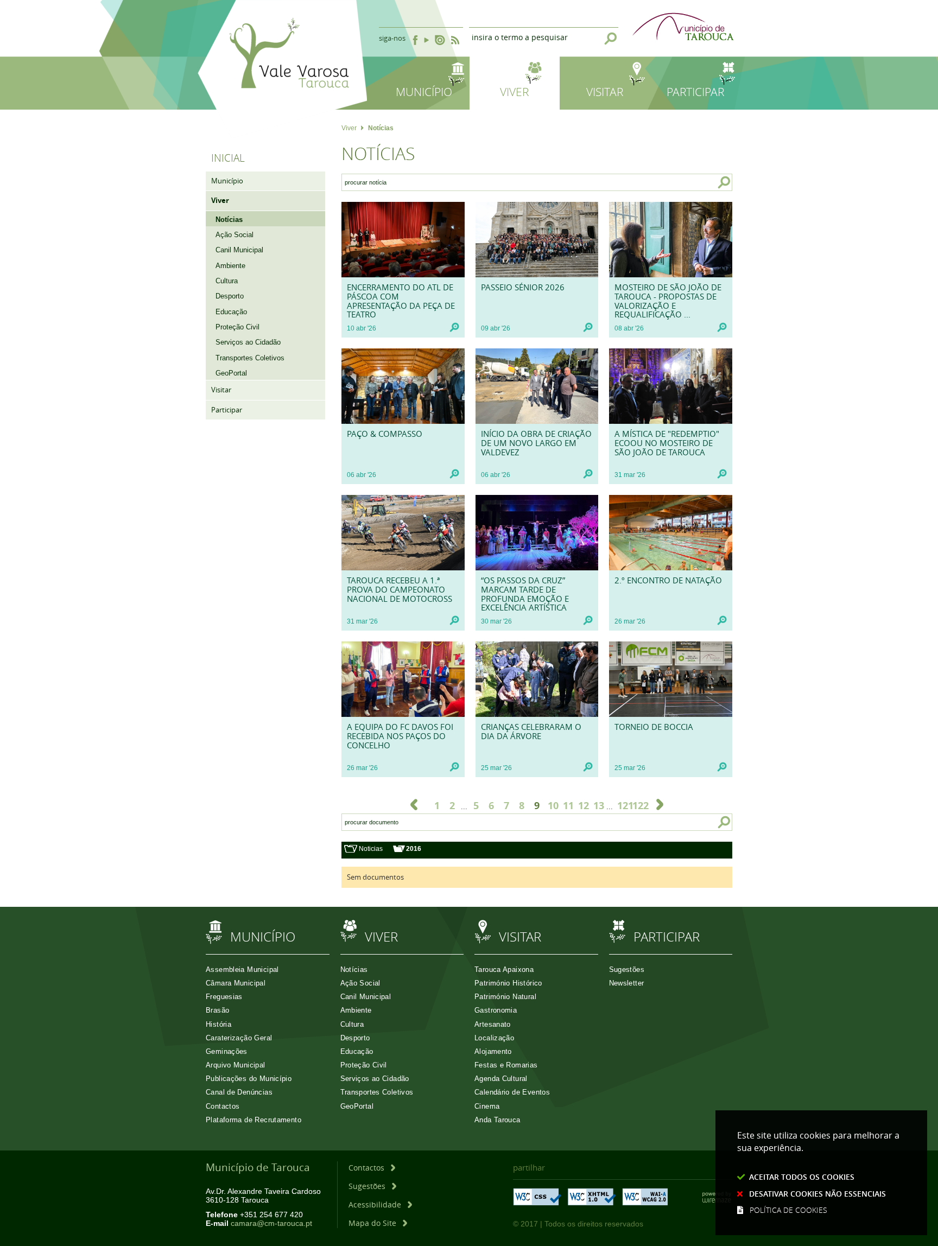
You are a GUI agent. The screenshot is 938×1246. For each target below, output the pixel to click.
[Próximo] (659, 804)
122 (637, 805)
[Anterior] (413, 804)
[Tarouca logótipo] (282, 131)
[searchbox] (520, 182)
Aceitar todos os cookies (801, 1177)
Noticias (371, 849)
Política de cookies (788, 1210)
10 (553, 805)
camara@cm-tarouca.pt (271, 1223)
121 (622, 805)
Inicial (228, 158)
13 (598, 805)
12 (583, 805)
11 (568, 805)
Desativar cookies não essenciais (817, 1193)
